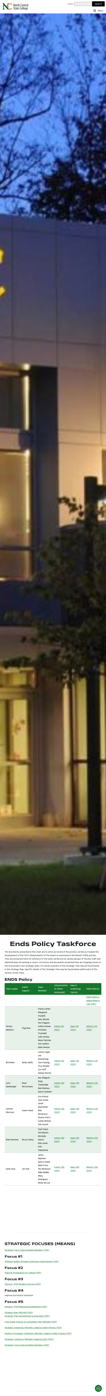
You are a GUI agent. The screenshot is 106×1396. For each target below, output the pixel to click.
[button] (98, 1388)
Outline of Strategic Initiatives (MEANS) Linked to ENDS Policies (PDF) (38, 1333)
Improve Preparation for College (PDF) (23, 1272)
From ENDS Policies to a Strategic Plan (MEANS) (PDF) (31, 1322)
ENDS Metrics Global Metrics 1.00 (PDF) (93, 1000)
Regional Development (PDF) (33, 1306)
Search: (70, 4)
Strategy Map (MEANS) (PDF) (19, 1312)
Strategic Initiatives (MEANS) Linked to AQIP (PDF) (29, 1339)
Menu (100, 10)
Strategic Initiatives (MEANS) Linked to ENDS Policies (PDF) (33, 1327)
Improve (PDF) (12, 1284)
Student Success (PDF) (30, 1284)
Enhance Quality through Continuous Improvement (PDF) (32, 1261)
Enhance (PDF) (12, 1306)
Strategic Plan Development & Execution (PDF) (27, 1316)
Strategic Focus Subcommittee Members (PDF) (27, 1250)
